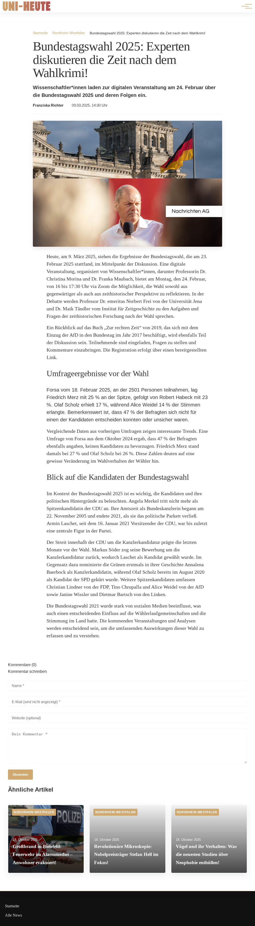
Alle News (13, 915)
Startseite (40, 33)
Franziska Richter (48, 105)
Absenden (20, 774)
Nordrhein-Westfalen (68, 33)
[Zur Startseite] (26, 10)
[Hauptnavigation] (245, 6)
